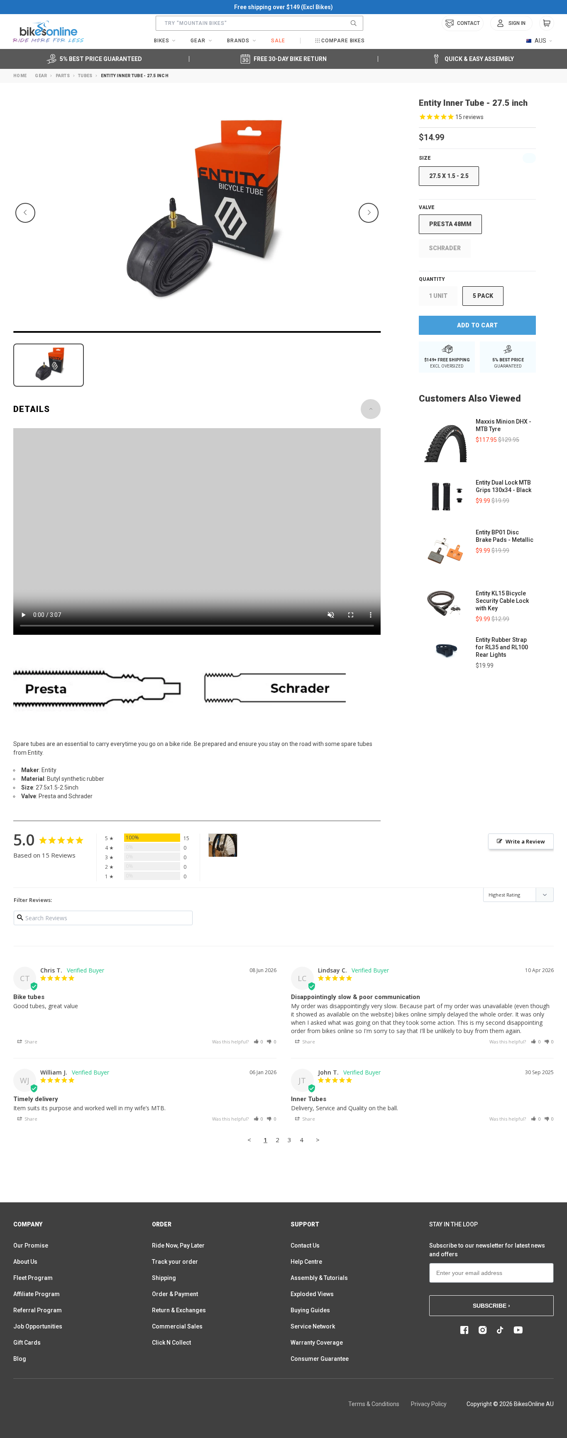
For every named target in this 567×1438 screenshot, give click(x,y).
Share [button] (30, 1041)
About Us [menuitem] (25, 1261)
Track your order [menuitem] (175, 1261)
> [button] (318, 1140)
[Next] (369, 213)
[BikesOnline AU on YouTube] (518, 1330)
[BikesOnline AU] (48, 31)
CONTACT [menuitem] (468, 23)
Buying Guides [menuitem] (310, 1310)
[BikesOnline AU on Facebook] (464, 1330)
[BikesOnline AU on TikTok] (500, 1330)
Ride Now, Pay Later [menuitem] (178, 1245)
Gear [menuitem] (198, 41)
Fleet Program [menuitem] (33, 1278)
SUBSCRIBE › (491, 1305)
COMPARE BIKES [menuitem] (343, 41)
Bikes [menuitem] (161, 41)
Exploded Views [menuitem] (312, 1294)
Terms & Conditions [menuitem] (373, 1404)
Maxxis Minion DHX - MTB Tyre (503, 425)
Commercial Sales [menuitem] (177, 1326)
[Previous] (25, 213)
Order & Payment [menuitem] (175, 1294)
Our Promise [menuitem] (30, 1245)
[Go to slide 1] (197, 332)
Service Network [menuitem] (313, 1326)
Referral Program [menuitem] (37, 1310)
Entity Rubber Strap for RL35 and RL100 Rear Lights (502, 647)
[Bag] (546, 23)
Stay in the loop (453, 1224)
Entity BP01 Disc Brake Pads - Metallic (504, 536)
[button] (258, 1041)
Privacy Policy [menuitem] (429, 1404)
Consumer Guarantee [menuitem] (320, 1358)
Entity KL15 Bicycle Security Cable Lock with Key (502, 601)
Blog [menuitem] (19, 1358)
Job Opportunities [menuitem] (37, 1326)
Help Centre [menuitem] (306, 1261)
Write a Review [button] (525, 841)
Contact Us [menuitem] (305, 1245)
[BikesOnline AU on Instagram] (483, 1330)
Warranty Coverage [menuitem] (317, 1342)
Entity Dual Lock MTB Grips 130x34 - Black (503, 486)
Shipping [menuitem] (164, 1278)
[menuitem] (511, 23)
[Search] (353, 23)
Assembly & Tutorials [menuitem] (319, 1278)
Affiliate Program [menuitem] (36, 1294)
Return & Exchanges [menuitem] (179, 1310)
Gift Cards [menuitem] (27, 1342)
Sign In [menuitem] (516, 23)
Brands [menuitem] (238, 41)
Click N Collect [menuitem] (171, 1342)
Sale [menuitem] (278, 41)
